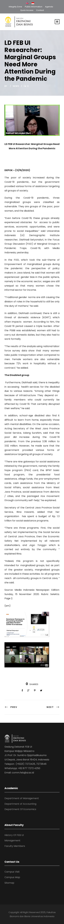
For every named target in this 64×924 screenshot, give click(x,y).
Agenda (49, 6)
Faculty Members (14, 846)
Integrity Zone (15, 6)
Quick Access (26, 10)
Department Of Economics (20, 809)
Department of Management (21, 798)
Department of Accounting (20, 804)
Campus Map (12, 877)
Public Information (33, 6)
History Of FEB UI (14, 835)
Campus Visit (12, 871)
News (16, 86)
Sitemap (9, 883)
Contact (40, 10)
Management (12, 840)
